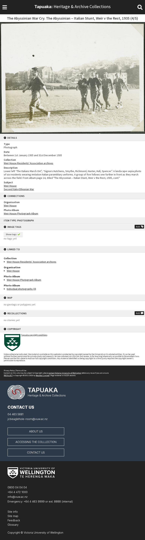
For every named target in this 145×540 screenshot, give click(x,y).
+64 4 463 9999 (34, 501)
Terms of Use (21, 370)
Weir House (13, 270)
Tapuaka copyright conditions (34, 335)
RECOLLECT (8, 375)
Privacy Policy (9, 370)
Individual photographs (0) (21, 289)
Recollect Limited (42, 375)
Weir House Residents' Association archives (31, 261)
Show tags (11, 234)
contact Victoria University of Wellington (65, 373)
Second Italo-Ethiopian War (19, 189)
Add (138, 226)
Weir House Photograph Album (24, 279)
